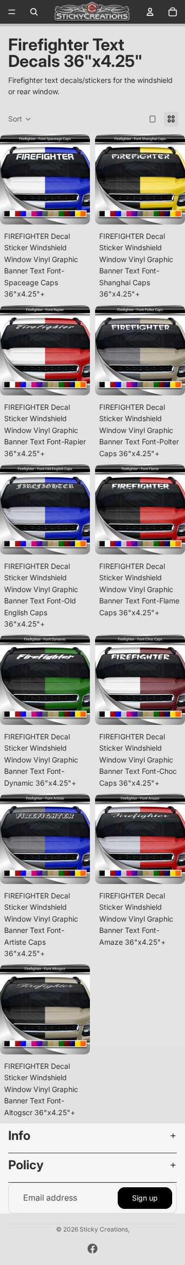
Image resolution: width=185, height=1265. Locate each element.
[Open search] (34, 12)
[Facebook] (92, 1248)
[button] (19, 119)
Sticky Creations (104, 1229)
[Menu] (12, 12)
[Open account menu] (150, 12)
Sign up (145, 1197)
